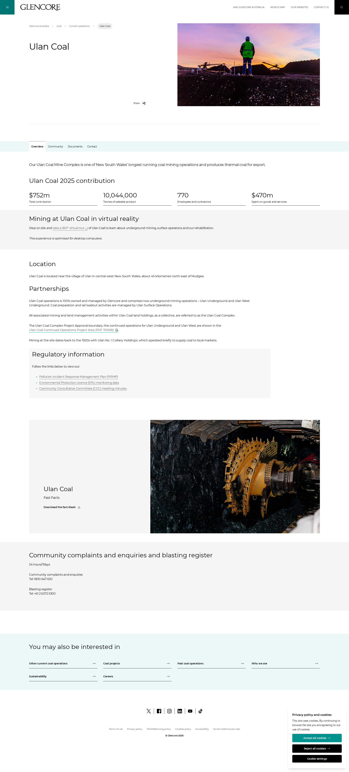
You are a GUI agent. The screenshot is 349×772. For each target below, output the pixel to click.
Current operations (79, 26)
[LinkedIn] (180, 711)
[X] (149, 711)
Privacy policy (134, 729)
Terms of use (116, 729)
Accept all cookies (314, 738)
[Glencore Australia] (40, 7)
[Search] (341, 7)
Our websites (299, 7)
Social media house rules (226, 729)
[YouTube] (190, 711)
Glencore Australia (39, 26)
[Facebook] (159, 711)
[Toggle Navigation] (7, 7)
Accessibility (202, 729)
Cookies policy (183, 729)
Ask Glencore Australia (248, 7)
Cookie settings (317, 758)
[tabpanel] (174, 271)
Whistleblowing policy (159, 729)
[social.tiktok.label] (200, 711)
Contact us (321, 7)
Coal (59, 26)
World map (277, 7)
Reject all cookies (315, 748)
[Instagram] (169, 711)
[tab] (37, 146)
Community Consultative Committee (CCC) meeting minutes (83, 388)
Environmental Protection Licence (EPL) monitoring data (79, 382)
